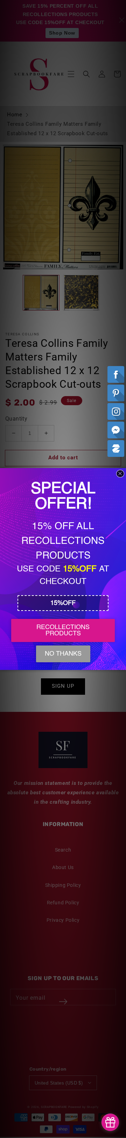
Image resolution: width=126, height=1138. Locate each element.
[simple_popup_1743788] (110, 1122)
